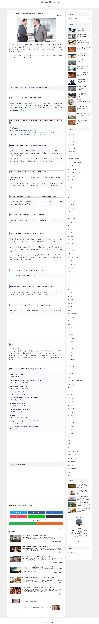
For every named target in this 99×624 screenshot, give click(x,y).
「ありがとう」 (72, 137)
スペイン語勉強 (29, 505)
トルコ (70, 303)
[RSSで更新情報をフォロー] (49, 523)
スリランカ (71, 282)
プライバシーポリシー (74, 556)
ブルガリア (71, 359)
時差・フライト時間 (73, 451)
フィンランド (71, 349)
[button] (89, 19)
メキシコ (70, 405)
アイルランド (71, 180)
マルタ (70, 394)
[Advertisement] (36, 69)
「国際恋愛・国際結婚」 (74, 158)
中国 (69, 440)
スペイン (12, 505)
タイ (69, 285)
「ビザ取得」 (71, 144)
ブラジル (70, 356)
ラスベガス (71, 416)
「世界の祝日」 (72, 155)
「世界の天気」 (72, 148)
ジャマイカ (71, 268)
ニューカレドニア (73, 317)
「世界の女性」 (72, 151)
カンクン (70, 232)
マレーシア (71, 398)
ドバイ (70, 310)
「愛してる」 (71, 165)
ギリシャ (70, 246)
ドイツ (70, 306)
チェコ (70, 292)
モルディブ (71, 408)
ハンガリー (71, 335)
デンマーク (71, 299)
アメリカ (70, 183)
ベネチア (70, 370)
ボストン (70, 377)
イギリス (70, 190)
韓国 (69, 472)
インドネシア (71, 201)
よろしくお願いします (20, 505)
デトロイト (71, 296)
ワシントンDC (72, 433)
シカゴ (70, 261)
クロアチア (71, 250)
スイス (70, 271)
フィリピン (71, 345)
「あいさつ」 (71, 134)
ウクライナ (71, 204)
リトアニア (71, 419)
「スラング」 (71, 141)
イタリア (70, 194)
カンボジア (71, 236)
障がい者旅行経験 (73, 468)
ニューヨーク (71, 320)
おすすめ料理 (71, 176)
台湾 (69, 444)
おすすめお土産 (72, 169)
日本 (69, 447)
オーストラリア (72, 218)
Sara (79, 528)
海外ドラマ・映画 (73, 454)
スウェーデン (71, 275)
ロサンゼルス (71, 426)
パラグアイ (71, 342)
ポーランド (71, 387)
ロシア (70, 430)
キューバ (70, 239)
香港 (69, 475)
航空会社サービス (73, 461)
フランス (70, 352)
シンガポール (71, 264)
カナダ (70, 229)
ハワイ (70, 331)
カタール (70, 225)
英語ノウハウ (71, 465)
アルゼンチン (71, 187)
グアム (70, 254)
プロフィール (71, 553)
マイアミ (70, 391)
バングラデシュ (72, 338)
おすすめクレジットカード (75, 173)
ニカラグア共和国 (73, 313)
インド (70, 197)
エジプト (70, 211)
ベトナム (70, 363)
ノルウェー (71, 327)
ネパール (70, 324)
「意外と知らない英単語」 (75, 162)
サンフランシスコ (73, 257)
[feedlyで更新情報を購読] (22, 523)
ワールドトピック (73, 437)
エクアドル (71, 208)
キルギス (70, 243)
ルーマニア (71, 423)
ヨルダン (70, 412)
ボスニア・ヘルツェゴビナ (75, 380)
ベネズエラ (71, 366)
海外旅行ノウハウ (73, 458)
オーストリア (71, 222)
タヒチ (70, 289)
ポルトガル (71, 384)
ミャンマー (71, 401)
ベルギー (70, 373)
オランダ (70, 215)
